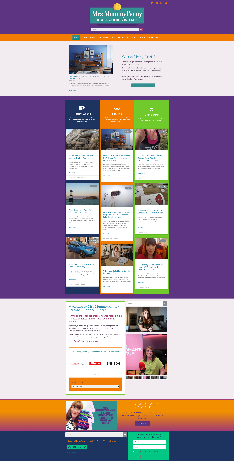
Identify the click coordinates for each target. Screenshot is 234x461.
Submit (136, 457)
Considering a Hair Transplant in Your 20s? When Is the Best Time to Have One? (151, 267)
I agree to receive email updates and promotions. (146, 452)
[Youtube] (74, 447)
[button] (143, 85)
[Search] (141, 29)
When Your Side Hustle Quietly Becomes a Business (116, 272)
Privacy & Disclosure (110, 441)
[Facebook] (69, 447)
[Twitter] (84, 447)
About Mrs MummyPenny (76, 441)
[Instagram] (79, 447)
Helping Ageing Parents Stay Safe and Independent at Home (151, 211)
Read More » (72, 90)
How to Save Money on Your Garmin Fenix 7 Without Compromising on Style (150, 158)
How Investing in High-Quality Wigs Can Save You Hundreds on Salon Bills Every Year (117, 214)
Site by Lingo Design (72, 452)
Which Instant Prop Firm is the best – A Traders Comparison (81, 157)
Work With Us (94, 441)
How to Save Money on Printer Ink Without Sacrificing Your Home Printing (90, 77)
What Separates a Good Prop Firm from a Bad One (81, 211)
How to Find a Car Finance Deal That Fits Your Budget (82, 265)
